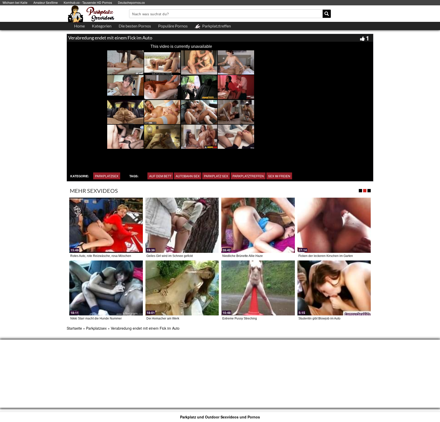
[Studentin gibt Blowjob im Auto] (334, 287)
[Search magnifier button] (327, 14)
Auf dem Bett (160, 176)
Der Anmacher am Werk (162, 318)
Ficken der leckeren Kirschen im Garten (325, 256)
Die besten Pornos (135, 25)
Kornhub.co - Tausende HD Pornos (88, 2)
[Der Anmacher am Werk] (182, 287)
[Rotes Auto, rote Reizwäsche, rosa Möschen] (106, 225)
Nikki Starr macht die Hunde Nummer (96, 318)
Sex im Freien (279, 176)
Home (79, 25)
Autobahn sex (188, 176)
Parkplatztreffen (248, 176)
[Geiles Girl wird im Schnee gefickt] (182, 225)
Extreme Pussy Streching (239, 318)
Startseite (74, 328)
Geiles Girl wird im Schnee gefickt (169, 256)
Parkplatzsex (106, 176)
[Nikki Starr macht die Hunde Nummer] (106, 287)
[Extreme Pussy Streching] (258, 287)
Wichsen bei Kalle (15, 2)
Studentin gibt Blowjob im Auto (319, 318)
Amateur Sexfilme (45, 2)
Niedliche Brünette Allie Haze (242, 256)
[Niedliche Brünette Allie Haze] (258, 225)
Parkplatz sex (216, 176)
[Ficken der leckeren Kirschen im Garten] (334, 225)
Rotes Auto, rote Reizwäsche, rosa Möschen (100, 256)
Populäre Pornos (173, 25)
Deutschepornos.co (131, 2)
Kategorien (102, 25)
